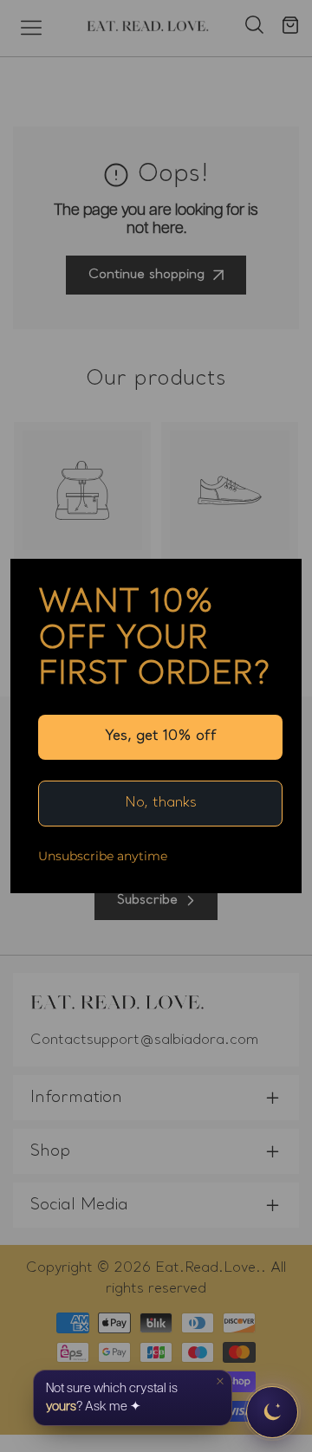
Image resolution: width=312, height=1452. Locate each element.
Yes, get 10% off (161, 736)
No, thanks (161, 803)
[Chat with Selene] (272, 1412)
